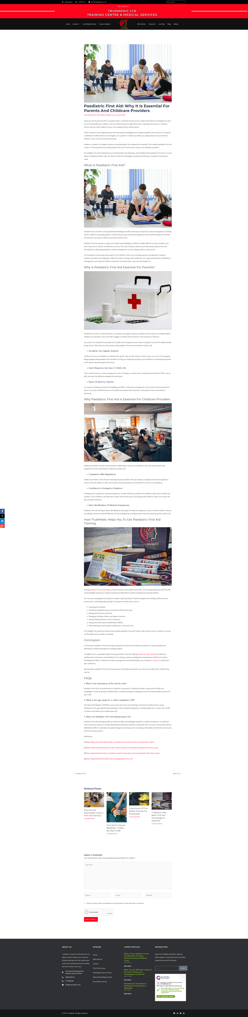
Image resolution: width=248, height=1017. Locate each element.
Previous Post (80, 773)
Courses (75, 24)
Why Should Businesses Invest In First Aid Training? (94, 813)
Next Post (177, 773)
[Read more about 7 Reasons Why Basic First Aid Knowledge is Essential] (162, 801)
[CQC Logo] (163, 979)
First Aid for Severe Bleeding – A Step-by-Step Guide (116, 828)
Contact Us (152, 24)
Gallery (176, 24)
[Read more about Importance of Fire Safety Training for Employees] (139, 799)
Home (68, 24)
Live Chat (162, 24)
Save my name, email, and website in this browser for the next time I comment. (115, 903)
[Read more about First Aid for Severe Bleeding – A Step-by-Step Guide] (117, 807)
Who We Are (141, 24)
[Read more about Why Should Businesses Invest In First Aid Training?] (94, 799)
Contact (96, 964)
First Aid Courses (99, 968)
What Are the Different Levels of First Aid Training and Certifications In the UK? (138, 972)
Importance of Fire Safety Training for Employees (138, 811)
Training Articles (90, 115)
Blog (169, 24)
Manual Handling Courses (102, 977)
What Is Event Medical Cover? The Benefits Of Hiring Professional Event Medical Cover (136, 957)
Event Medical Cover (89, 24)
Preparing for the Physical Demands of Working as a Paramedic (135, 986)
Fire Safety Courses (100, 982)
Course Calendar (104, 24)
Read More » (128, 966)
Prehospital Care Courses (102, 973)
